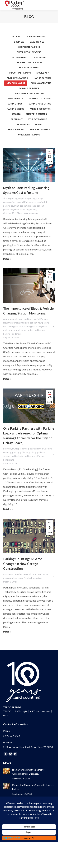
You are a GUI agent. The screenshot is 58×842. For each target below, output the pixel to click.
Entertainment (20, 57)
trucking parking (40, 129)
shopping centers (36, 114)
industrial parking (20, 73)
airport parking (36, 36)
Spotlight (17, 119)
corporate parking (29, 47)
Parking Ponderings (39, 104)
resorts (15, 114)
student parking (37, 119)
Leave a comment (31, 213)
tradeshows (22, 124)
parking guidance (29, 88)
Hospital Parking (29, 67)
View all (17, 36)
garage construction (29, 62)
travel (39, 124)
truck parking (16, 129)
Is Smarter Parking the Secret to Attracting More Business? (28, 771)
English (6, 837)
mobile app (42, 73)
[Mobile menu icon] (53, 5)
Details (7, 259)
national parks (42, 78)
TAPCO (7, 711)
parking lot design (40, 98)
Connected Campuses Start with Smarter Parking (33, 787)
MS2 (5, 715)
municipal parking (17, 78)
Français (15, 837)
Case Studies (37, 42)
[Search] (43, 5)
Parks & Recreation (40, 109)
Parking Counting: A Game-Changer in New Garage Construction (23, 563)
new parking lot (16, 83)
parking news (14, 104)
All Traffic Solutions (40, 711)
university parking (29, 135)
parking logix (15, 98)
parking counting (41, 83)
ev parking (40, 57)
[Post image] (6, 771)
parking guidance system (29, 93)
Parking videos (15, 109)
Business (19, 42)
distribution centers (29, 52)
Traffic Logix (21, 711)
